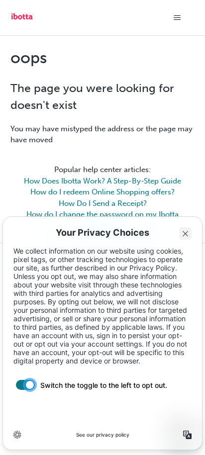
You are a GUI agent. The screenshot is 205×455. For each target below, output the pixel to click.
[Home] (22, 19)
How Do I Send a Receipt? (103, 203)
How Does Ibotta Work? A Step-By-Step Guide (102, 181)
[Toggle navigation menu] (177, 18)
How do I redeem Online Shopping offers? (102, 191)
